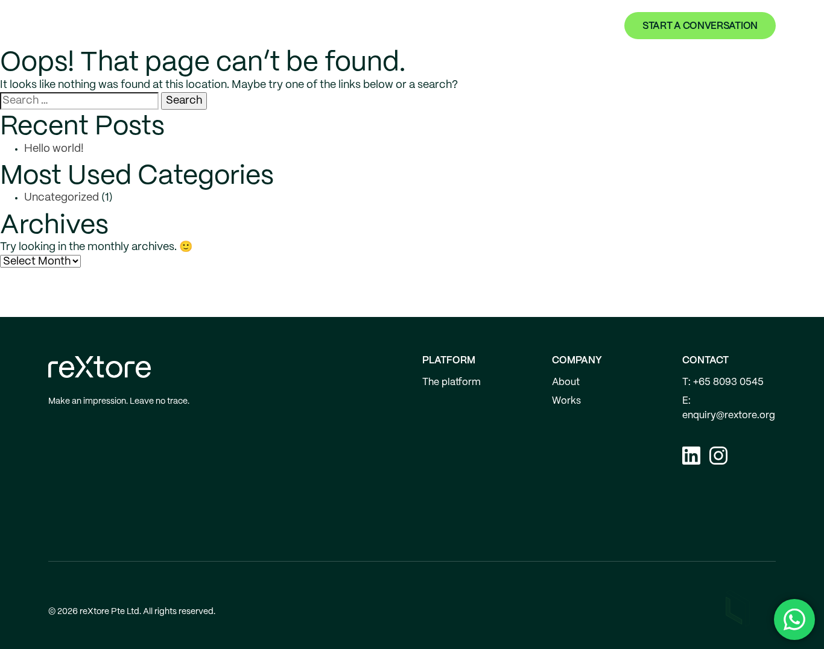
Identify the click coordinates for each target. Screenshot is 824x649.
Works (464, 26)
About (513, 26)
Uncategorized (61, 198)
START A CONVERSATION (700, 26)
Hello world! (54, 149)
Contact (567, 26)
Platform (407, 26)
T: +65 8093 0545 (723, 382)
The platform (451, 382)
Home (353, 26)
